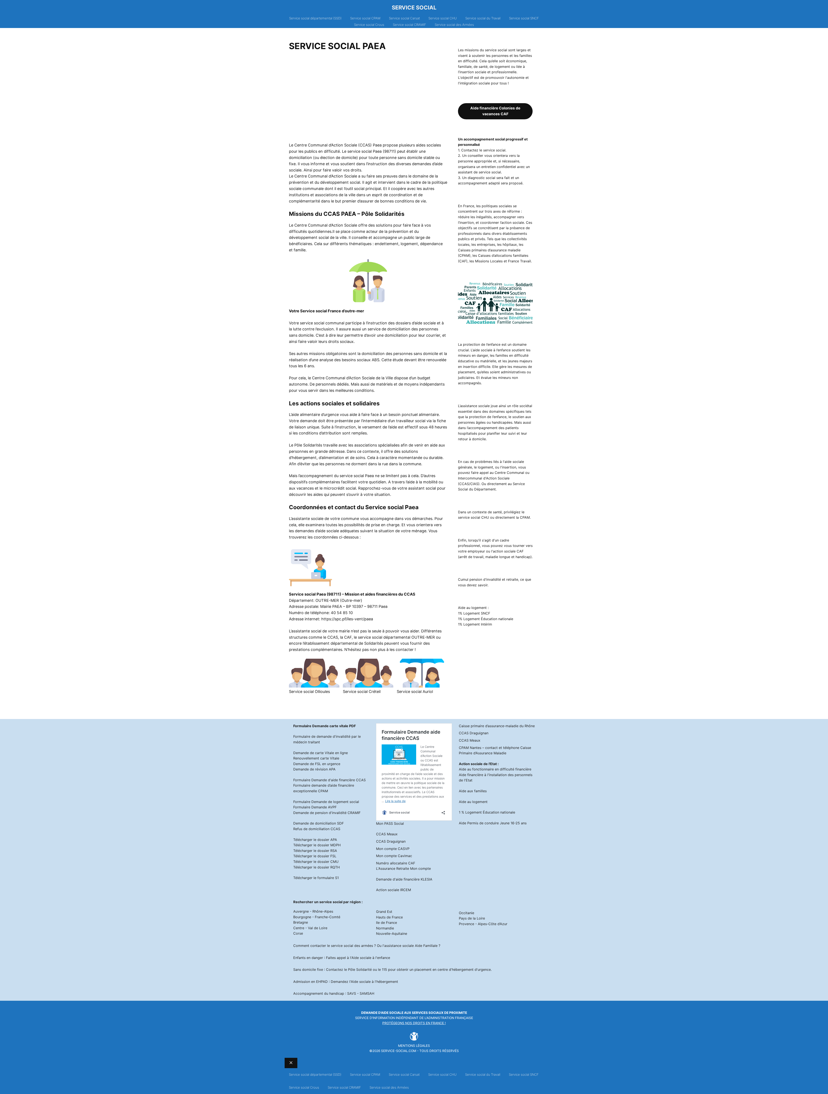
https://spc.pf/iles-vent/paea (347, 619)
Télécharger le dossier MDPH (317, 845)
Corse (298, 933)
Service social (414, 7)
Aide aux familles (473, 791)
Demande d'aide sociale (382, 1013)
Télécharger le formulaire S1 (316, 878)
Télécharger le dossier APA (315, 839)
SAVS (351, 993)
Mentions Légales (414, 1046)
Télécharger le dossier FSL (314, 856)
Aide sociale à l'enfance (370, 957)
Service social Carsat (404, 18)
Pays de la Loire (472, 918)
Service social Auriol (415, 691)
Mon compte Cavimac (394, 856)
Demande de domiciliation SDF (318, 823)
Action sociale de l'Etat (478, 764)
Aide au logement (473, 802)
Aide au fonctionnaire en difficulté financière (495, 769)
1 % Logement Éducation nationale (487, 812)
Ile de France (386, 922)
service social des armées (352, 945)
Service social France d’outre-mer (332, 311)
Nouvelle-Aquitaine (391, 933)
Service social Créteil (362, 691)
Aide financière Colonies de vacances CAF (495, 111)
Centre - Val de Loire (310, 928)
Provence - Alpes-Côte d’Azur (483, 924)
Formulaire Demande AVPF (315, 807)
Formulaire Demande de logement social (326, 802)
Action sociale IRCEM (393, 890)
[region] (368, 98)
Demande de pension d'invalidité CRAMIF (327, 813)
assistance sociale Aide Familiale (411, 945)
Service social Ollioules (309, 691)
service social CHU (473, 517)
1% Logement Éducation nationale (485, 619)
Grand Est (384, 911)
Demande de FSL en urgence (316, 764)
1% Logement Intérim (475, 624)
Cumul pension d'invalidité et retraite (488, 579)
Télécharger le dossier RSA (315, 850)
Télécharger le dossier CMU (316, 861)
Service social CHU (442, 18)
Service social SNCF (524, 18)
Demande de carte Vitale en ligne (320, 753)
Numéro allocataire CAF (395, 863)
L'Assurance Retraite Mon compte (403, 868)
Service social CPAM (365, 18)
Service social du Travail (482, 18)
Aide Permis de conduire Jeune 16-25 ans (493, 823)
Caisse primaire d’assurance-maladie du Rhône (497, 726)
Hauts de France (389, 917)
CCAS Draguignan (391, 841)
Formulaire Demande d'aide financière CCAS (329, 780)
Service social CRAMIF (409, 25)
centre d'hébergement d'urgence (464, 969)
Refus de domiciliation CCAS (316, 829)
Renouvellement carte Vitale (316, 758)
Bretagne (300, 922)
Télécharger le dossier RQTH (316, 867)
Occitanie (466, 913)
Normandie (385, 928)
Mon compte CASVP (392, 849)
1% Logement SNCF (474, 613)
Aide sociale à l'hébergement (374, 981)
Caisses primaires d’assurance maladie (489, 250)
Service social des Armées (454, 25)
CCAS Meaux (387, 834)
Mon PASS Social (390, 823)
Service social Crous (369, 25)
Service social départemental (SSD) (315, 18)
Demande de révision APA (314, 769)
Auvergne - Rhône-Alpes (313, 911)
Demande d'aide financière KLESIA (404, 879)
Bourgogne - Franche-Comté (316, 917)
